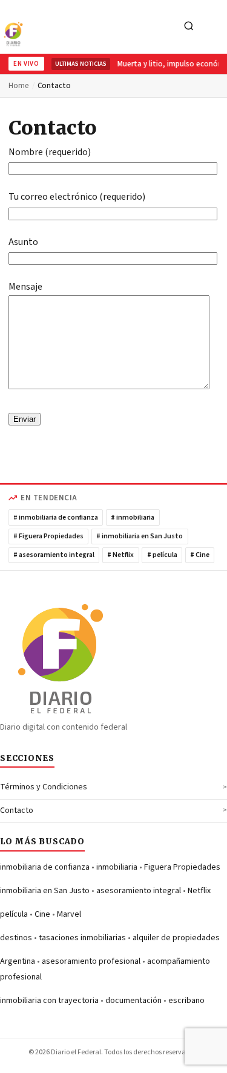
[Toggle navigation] (214, 26)
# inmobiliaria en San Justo (139, 536)
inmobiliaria (116, 867)
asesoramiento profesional (91, 961)
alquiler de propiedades (176, 938)
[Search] (189, 27)
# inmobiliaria (132, 517)
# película (162, 555)
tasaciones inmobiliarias (82, 938)
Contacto (16, 810)
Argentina (17, 961)
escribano (186, 1001)
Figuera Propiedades (182, 867)
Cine (42, 914)
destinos (16, 938)
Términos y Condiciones (43, 787)
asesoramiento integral (138, 891)
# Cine (199, 555)
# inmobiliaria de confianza (55, 517)
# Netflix (120, 555)
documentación (133, 1001)
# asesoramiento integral (53, 555)
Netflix (199, 891)
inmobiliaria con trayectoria (49, 1001)
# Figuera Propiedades (48, 536)
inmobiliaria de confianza (45, 867)
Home (18, 85)
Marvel (69, 914)
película (14, 914)
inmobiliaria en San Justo (45, 891)
